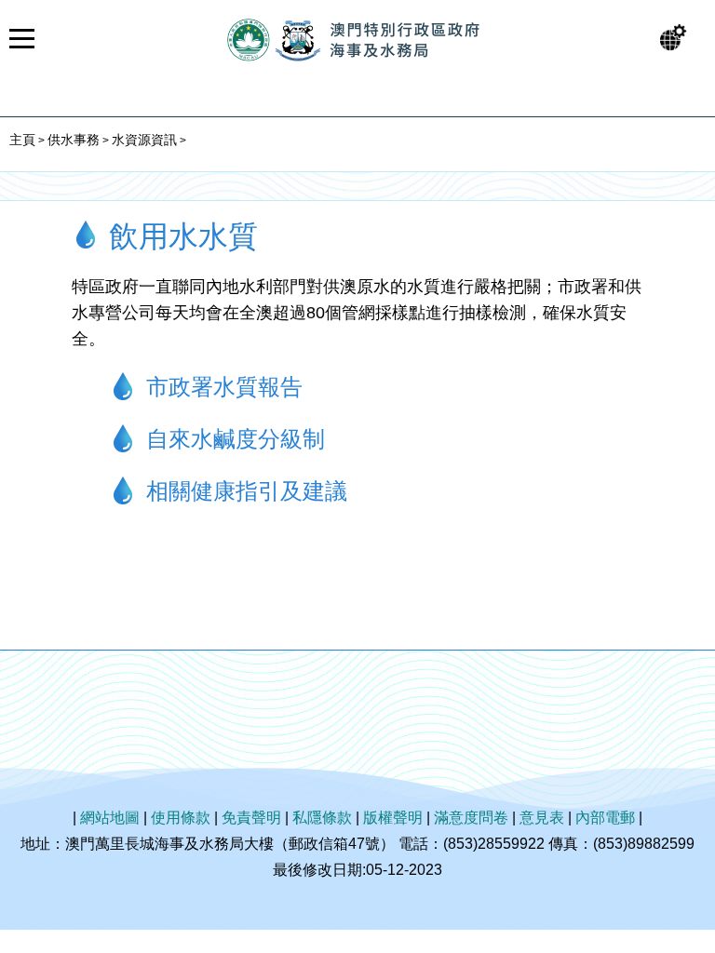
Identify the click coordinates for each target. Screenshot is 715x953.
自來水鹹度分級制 (235, 438)
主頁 (22, 139)
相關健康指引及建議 (246, 490)
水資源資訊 (144, 139)
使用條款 (180, 817)
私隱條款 (322, 817)
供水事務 (73, 139)
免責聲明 (251, 817)
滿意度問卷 (471, 817)
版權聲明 (393, 817)
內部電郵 (605, 817)
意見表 (541, 817)
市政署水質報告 (224, 386)
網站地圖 (110, 817)
